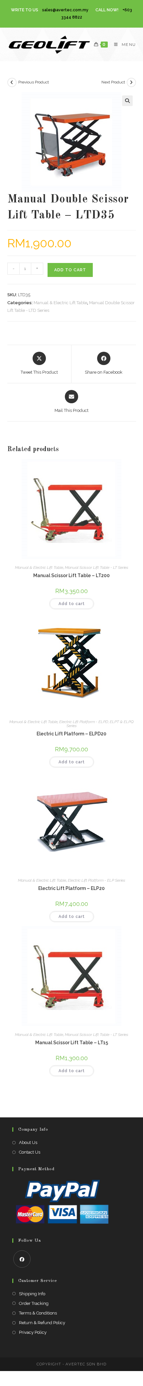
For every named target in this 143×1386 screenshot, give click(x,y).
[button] (127, 100)
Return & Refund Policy (42, 1322)
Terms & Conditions (38, 1313)
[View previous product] (12, 82)
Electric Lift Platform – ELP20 (71, 888)
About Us (28, 1142)
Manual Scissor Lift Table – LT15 (71, 1042)
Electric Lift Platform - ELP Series (96, 880)
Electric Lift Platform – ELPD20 (71, 733)
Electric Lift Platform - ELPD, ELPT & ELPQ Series (96, 723)
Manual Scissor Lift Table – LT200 (71, 575)
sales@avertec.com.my (65, 10)
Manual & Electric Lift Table (60, 302)
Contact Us (29, 1152)
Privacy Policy (33, 1332)
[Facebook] (22, 1259)
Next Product (113, 82)
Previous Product (33, 82)
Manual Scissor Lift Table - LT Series (96, 567)
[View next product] (131, 82)
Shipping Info (32, 1293)
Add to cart (70, 270)
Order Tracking (34, 1303)
